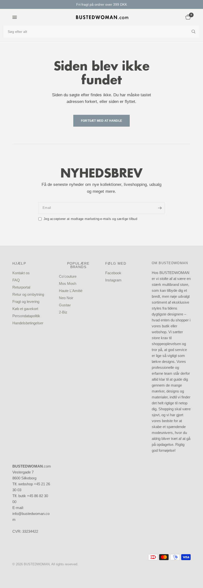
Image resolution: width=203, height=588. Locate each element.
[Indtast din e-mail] (160, 208)
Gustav (65, 305)
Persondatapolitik (26, 316)
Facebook (113, 273)
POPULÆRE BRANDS (78, 265)
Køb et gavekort (25, 309)
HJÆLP (19, 263)
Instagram (113, 280)
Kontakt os (21, 273)
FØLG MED (115, 263)
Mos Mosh (67, 283)
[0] (187, 17)
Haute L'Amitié (70, 291)
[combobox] (101, 32)
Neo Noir (66, 298)
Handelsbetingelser (27, 323)
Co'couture (67, 276)
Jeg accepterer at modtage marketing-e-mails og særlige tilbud (90, 219)
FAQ (16, 280)
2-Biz (63, 312)
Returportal (21, 287)
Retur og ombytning (28, 294)
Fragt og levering (25, 301)
